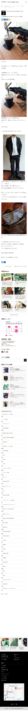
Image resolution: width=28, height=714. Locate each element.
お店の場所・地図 (4, 656)
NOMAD (4, 549)
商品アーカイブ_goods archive (8, 508)
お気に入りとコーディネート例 (20, 266)
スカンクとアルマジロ (6, 579)
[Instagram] (16, 704)
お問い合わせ (16, 659)
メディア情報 (3, 659)
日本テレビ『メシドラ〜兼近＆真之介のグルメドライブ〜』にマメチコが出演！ (7, 283)
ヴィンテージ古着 (5, 472)
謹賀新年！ (17, 309)
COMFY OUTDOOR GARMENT (8, 437)
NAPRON (4, 544)
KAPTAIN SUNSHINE (6, 531)
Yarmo (3, 570)
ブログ (15, 656)
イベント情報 (4, 419)
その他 (3, 463)
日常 (21, 16)
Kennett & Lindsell (5, 535)
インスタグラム (17, 657)
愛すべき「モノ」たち (6, 486)
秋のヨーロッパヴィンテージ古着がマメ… (17, 403)
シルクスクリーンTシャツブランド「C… (17, 394)
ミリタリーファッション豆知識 (8, 500)
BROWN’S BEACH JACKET (7, 433)
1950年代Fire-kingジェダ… (15, 386)
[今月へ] (19, 322)
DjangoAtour (5, 16)
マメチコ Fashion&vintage (13, 708)
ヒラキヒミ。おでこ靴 (6, 468)
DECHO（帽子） (5, 522)
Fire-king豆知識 (5, 450)
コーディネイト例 (7, 266)
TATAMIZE (4, 557)
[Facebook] (14, 704)
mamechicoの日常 (5, 481)
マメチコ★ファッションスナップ (14, 16)
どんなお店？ (3, 654)
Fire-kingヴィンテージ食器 (7, 446)
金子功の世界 (4, 584)
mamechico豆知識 (5, 495)
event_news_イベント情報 (7, 414)
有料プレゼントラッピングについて (8, 588)
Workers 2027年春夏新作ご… (15, 369)
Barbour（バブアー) (6, 514)
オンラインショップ (5, 657)
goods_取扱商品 (5, 428)
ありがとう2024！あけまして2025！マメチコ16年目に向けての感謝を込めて (20, 297)
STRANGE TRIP (5, 553)
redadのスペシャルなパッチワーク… (16, 377)
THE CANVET (5, 562)
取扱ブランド (16, 654)
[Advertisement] (14, 611)
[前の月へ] (16, 322)
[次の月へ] (21, 322)
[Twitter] (12, 704)
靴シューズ (4, 476)
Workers (4, 459)
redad (3, 455)
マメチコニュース (5, 423)
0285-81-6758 (4, 343)
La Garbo (4, 540)
